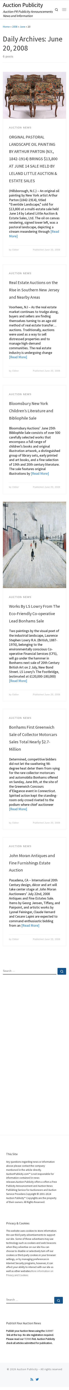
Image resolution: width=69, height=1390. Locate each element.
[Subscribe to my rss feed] (31, 1379)
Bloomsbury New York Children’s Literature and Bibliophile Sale (31, 411)
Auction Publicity (27, 1369)
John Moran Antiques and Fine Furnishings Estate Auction (32, 863)
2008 (14, 26)
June (22, 26)
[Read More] (18, 357)
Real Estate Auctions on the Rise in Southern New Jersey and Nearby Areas (34, 290)
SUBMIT (49, 1331)
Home (6, 26)
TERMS (27, 1339)
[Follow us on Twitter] (37, 1379)
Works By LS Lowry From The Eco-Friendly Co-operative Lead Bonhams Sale (34, 614)
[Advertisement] (34, 1016)
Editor (15, 250)
